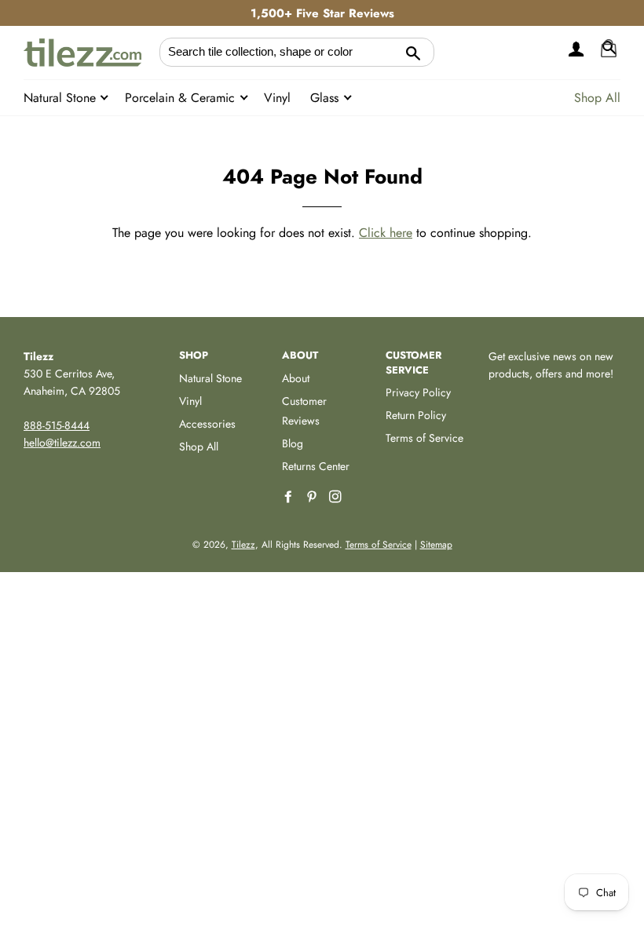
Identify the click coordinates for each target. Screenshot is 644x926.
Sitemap (436, 545)
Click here (385, 233)
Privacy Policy (418, 392)
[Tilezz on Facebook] (290, 497)
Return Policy (416, 415)
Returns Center (315, 466)
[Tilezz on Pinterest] (313, 497)
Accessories (207, 424)
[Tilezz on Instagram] (337, 497)
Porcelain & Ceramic (182, 98)
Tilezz (243, 545)
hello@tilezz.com (62, 442)
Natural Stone (62, 98)
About (295, 378)
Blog (292, 443)
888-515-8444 (57, 425)
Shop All (597, 98)
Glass (326, 98)
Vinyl (277, 98)
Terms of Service (424, 438)
